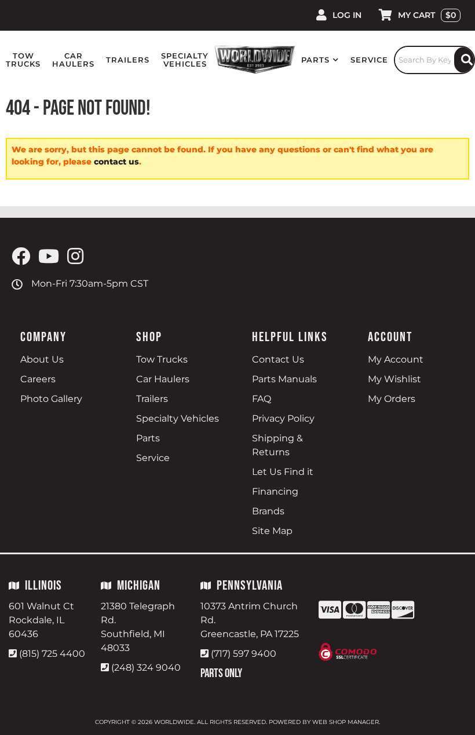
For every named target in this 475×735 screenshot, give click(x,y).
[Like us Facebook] (21, 257)
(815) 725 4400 (52, 653)
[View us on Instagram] (75, 257)
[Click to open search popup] (434, 59)
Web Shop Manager (345, 722)
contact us (116, 161)
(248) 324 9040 (146, 667)
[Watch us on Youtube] (48, 257)
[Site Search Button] (464, 60)
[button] (320, 60)
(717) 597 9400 (243, 653)
